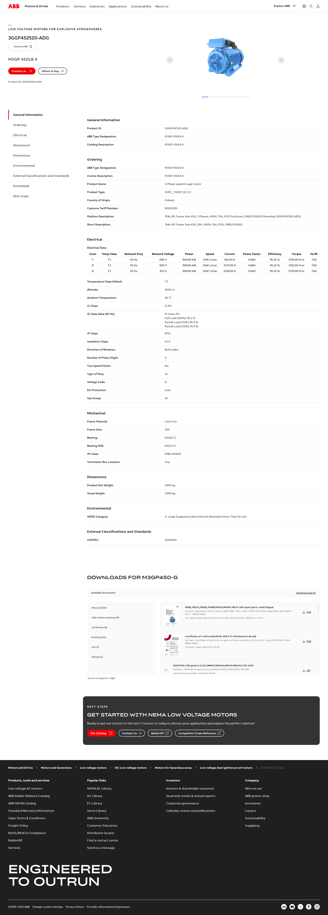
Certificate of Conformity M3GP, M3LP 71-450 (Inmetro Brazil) (220, 636)
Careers (250, 811)
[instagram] (317, 906)
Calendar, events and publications (190, 811)
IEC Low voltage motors (131, 767)
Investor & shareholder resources (190, 788)
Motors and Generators (56, 767)
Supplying (252, 825)
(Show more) (199, 614)
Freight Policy (18, 825)
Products (63, 6)
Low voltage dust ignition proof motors (226, 767)
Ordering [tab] (19, 125)
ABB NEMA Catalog (22, 803)
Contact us (19, 71)
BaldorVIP (157, 733)
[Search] (311, 6)
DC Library (94, 796)
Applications (118, 6)
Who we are (253, 788)
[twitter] (300, 906)
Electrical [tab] (19, 135)
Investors (173, 780)
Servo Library (96, 811)
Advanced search (306, 593)
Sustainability (141, 6)
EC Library (94, 803)
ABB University (98, 818)
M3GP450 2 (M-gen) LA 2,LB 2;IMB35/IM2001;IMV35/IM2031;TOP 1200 (213, 665)
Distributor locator (100, 833)
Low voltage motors (93, 767)
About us (161, 6)
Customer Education (102, 825)
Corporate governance (182, 803)
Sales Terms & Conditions (26, 818)
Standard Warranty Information (31, 811)
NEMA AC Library (99, 788)
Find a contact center (102, 840)
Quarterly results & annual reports (190, 796)
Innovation (253, 803)
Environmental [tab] (24, 166)
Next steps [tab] (21, 196)
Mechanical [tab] (21, 145)
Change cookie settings (47, 906)
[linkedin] (284, 906)
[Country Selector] (304, 6)
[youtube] (292, 906)
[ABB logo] (13, 6)
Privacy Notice (75, 906)
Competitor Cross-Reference (197, 733)
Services (80, 6)
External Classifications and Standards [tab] (41, 176)
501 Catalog (98, 733)
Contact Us (129, 733)
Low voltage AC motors (25, 788)
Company (252, 780)
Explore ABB (282, 6)
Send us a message (101, 848)
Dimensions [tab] (21, 155)
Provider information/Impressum (108, 906)
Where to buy (50, 71)
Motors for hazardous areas (173, 767)
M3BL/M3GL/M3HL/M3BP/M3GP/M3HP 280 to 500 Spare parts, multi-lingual (229, 607)
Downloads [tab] (21, 186)
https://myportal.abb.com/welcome (318, 6)
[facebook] (308, 906)
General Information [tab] (28, 115)
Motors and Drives (20, 767)
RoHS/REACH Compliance (27, 833)
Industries (97, 6)
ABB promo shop (257, 796)
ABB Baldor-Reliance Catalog (29, 796)
